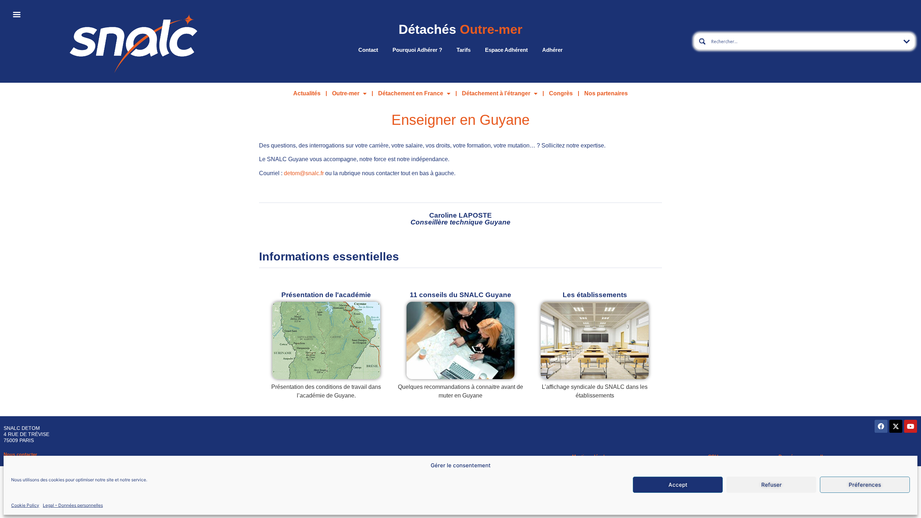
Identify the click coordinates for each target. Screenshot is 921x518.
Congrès (561, 93)
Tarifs (464, 50)
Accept (678, 484)
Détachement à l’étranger (496, 93)
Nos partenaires (606, 93)
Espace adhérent (506, 50)
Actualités (307, 93)
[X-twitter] (895, 426)
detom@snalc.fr (304, 173)
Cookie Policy (25, 505)
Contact (368, 50)
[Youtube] (910, 426)
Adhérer (552, 50)
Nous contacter (20, 454)
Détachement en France (410, 93)
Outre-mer (345, 93)
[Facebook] (881, 426)
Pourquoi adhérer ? (417, 50)
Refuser (771, 484)
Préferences (865, 484)
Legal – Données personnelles (73, 505)
